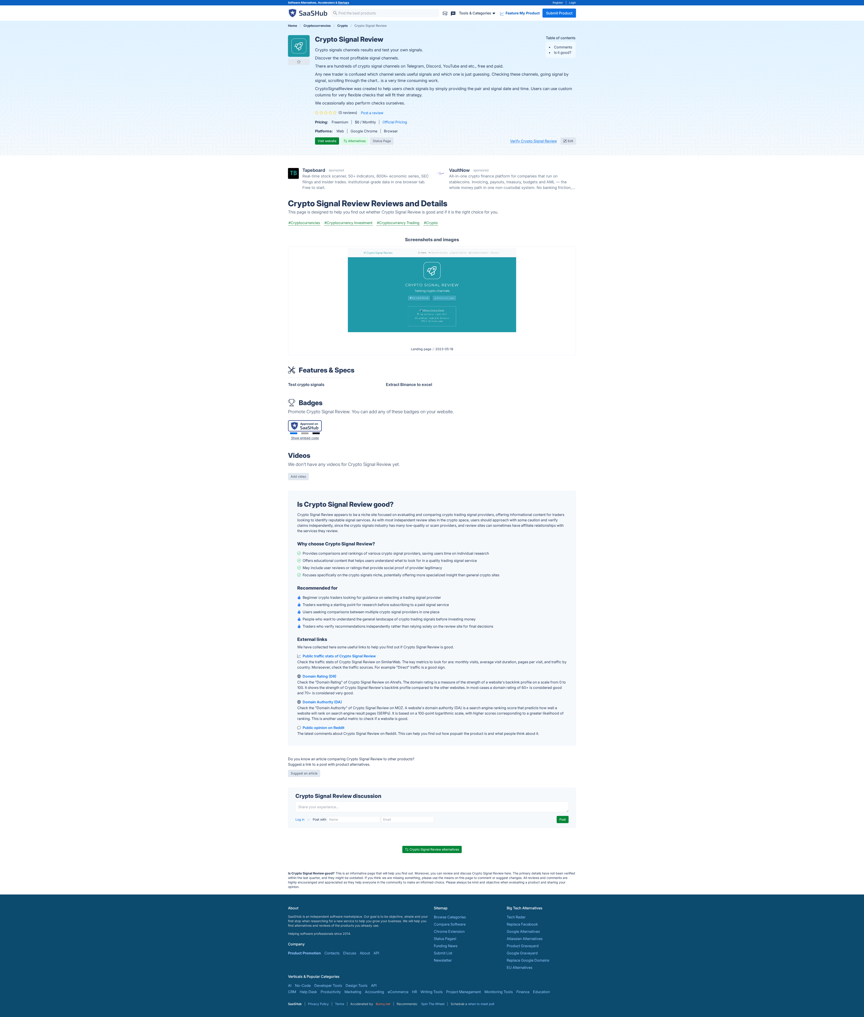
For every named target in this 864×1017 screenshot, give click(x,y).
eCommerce (398, 992)
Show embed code (305, 438)
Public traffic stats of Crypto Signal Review (339, 656)
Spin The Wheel (432, 1004)
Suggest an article (304, 773)
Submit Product (559, 13)
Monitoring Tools (498, 992)
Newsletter (443, 960)
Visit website (327, 141)
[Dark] (316, 433)
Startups (343, 2)
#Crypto (431, 222)
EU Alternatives (519, 967)
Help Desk (308, 992)
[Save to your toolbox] (299, 62)
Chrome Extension (449, 931)
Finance (522, 992)
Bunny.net (383, 1004)
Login (572, 2)
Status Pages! (445, 938)
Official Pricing (394, 122)
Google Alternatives (523, 931)
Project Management (463, 992)
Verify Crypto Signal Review (533, 141)
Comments (563, 47)
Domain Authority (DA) (322, 702)
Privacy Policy (318, 1004)
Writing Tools (432, 992)
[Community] (453, 13)
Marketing (352, 992)
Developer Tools (328, 985)
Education (541, 992)
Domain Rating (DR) (319, 676)
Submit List (443, 953)
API (376, 953)
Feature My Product (522, 13)
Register (558, 2)
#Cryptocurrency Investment (348, 222)
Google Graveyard (522, 953)
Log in (300, 819)
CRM (292, 992)
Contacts (332, 953)
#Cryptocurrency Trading (398, 222)
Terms (339, 1004)
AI (289, 985)
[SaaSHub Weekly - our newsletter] (445, 13)
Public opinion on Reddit (323, 727)
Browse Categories (450, 917)
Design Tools (356, 985)
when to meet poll (481, 1004)
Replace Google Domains (528, 960)
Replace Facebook (522, 924)
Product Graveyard (523, 946)
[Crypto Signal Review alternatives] (299, 46)
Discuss (349, 953)
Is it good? (562, 52)
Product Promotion (304, 953)
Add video (298, 476)
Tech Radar (516, 917)
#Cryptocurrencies (304, 222)
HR (414, 992)
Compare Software (450, 924)
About (365, 953)
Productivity (331, 992)
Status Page (382, 141)
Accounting (374, 992)
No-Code (303, 985)
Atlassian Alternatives (524, 938)
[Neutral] (304, 433)
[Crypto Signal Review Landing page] (432, 295)
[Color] (293, 433)
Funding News (445, 946)
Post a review (372, 113)
